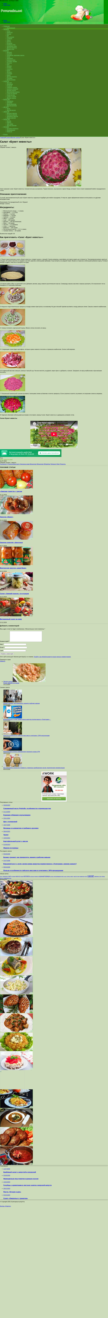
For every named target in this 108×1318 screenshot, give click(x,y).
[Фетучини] (16, 993)
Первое (6, 29)
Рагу (8, 64)
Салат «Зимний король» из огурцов (14, 593)
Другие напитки (11, 125)
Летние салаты (11, 90)
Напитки (6, 119)
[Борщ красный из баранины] (16, 1164)
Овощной (10, 84)
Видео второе (11, 79)
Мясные (9, 52)
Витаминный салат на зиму (11, 619)
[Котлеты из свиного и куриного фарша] (16, 1145)
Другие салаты (11, 98)
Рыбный (9, 86)
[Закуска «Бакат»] (16, 513)
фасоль (2, 878)
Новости (9, 131)
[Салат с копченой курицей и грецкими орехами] (12, 1088)
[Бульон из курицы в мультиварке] (16, 917)
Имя (2, 644)
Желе (8, 108)
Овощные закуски (12, 116)
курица (47, 876)
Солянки (9, 38)
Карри (9, 75)
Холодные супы (12, 46)
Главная (2, 137)
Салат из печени (12, 93)
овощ (65, 876)
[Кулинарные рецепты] (11, 17)
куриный (42, 876)
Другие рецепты (12, 47)
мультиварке (57, 876)
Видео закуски (11, 118)
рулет (85, 876)
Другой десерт (11, 110)
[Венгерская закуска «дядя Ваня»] (16, 565)
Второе (6, 50)
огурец (68, 876)
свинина (96, 876)
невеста (6, 459)
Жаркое (9, 66)
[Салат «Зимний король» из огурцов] (16, 590)
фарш (103, 876)
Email (2, 647)
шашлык (6, 878)
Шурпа (9, 41)
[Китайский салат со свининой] (16, 936)
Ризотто (9, 63)
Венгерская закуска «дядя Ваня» (13, 568)
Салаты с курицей (12, 89)
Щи (8, 35)
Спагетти (9, 69)
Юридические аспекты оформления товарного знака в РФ (21, 751)
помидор (82, 876)
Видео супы (10, 49)
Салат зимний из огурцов (11, 683)
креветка (36, 876)
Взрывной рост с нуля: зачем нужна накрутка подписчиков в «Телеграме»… (27, 719)
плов (78, 876)
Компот (9, 122)
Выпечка (6, 99)
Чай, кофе (10, 124)
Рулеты (9, 67)
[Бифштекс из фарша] (16, 955)
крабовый (32, 876)
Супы (8, 31)
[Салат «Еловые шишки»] (16, 1012)
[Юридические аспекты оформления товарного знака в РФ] (12, 750)
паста (75, 876)
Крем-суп (9, 32)
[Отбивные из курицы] (16, 1107)
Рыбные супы (11, 44)
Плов (8, 57)
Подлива (9, 78)
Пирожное (10, 101)
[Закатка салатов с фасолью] (16, 539)
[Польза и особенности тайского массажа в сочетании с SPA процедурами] (12, 734)
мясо (62, 876)
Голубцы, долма (12, 61)
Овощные (10, 58)
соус (100, 876)
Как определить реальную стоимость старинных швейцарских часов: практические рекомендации (34, 768)
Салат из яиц (11, 95)
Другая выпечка (12, 105)
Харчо (9, 40)
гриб (9, 876)
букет (1, 459)
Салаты (6, 81)
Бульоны (9, 43)
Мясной (9, 82)
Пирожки (9, 102)
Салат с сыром (11, 96)
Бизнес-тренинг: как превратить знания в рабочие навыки (21, 703)
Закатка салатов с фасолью (11, 542)
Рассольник (10, 37)
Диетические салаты (13, 92)
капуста (18, 876)
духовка (13, 876)
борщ (1, 876)
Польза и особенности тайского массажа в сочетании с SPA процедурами (26, 735)
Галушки (9, 73)
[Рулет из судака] (16, 974)
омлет (71, 876)
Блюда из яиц (11, 60)
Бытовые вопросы (12, 128)
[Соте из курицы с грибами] (16, 898)
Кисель (9, 121)
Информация (11, 28)
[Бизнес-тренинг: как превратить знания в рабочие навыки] (12, 702)
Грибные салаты (12, 87)
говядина (5, 876)
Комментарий (4, 641)
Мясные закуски (12, 113)
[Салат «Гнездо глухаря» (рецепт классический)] (16, 1050)
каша (22, 876)
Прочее (6, 127)
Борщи (9, 34)
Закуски (6, 111)
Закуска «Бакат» (6, 517)
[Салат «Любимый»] (16, 1069)
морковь (52, 876)
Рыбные (9, 53)
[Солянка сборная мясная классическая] (16, 1126)
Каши (8, 70)
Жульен (9, 72)
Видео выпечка (11, 104)
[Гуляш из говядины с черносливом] (16, 1031)
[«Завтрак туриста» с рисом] (16, 488)
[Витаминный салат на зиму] (16, 616)
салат (11, 459)
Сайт (1, 650)
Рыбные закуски (12, 115)
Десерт (6, 107)
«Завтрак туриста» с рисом (11, 491)
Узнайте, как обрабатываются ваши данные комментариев (52, 656)
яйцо (10, 878)
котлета (27, 876)
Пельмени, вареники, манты (15, 55)
